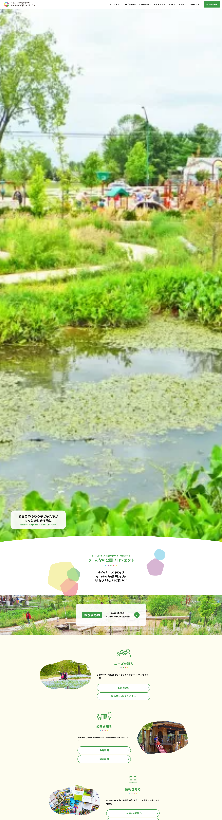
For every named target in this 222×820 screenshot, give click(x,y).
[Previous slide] (2, 275)
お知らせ (183, 4)
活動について (196, 4)
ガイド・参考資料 (133, 813)
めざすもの (114, 4)
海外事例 (104, 750)
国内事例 (104, 759)
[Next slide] (220, 275)
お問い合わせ (212, 4)
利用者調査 (124, 687)
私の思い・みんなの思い (123, 696)
